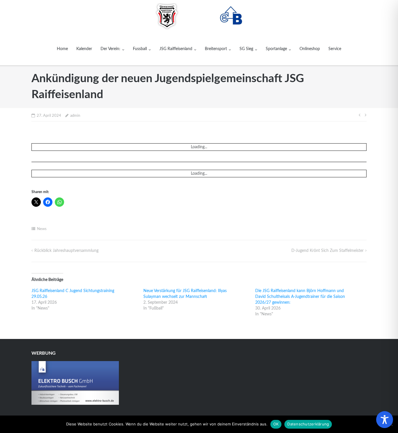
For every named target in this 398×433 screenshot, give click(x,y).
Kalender (84, 49)
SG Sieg (246, 49)
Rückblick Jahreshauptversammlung (66, 251)
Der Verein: (110, 49)
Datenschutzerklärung (308, 424)
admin (75, 116)
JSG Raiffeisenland (175, 49)
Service (334, 49)
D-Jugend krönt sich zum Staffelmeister (327, 251)
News (42, 229)
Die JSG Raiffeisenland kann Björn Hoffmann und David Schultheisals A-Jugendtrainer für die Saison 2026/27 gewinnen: (300, 297)
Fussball (140, 49)
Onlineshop (310, 49)
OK (276, 424)
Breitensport (216, 49)
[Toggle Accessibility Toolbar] (385, 420)
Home (62, 49)
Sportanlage (276, 49)
